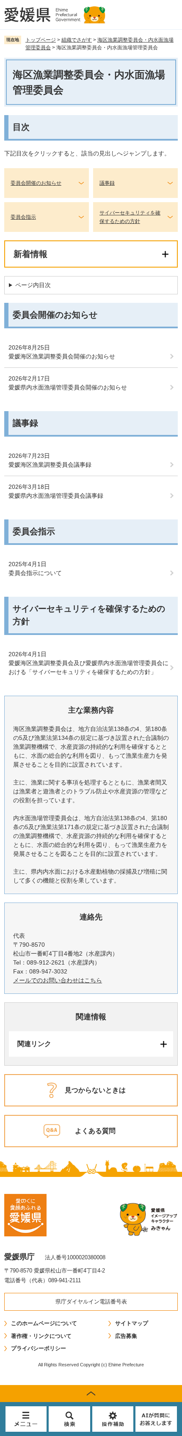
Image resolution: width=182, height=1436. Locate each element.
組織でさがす (76, 40)
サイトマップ (131, 1323)
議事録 (107, 183)
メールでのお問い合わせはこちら (57, 980)
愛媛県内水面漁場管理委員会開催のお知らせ (67, 387)
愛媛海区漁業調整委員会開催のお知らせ (61, 356)
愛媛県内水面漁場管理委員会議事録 (55, 495)
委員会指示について (35, 573)
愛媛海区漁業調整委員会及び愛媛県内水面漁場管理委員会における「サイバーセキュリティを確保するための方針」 (88, 667)
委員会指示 (23, 217)
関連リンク (34, 1043)
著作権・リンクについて (41, 1336)
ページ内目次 (33, 285)
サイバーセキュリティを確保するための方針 (129, 217)
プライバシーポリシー (38, 1348)
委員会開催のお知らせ (36, 183)
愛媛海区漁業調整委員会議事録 (49, 464)
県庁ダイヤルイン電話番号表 (91, 1301)
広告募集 (126, 1336)
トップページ (40, 40)
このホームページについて (44, 1323)
